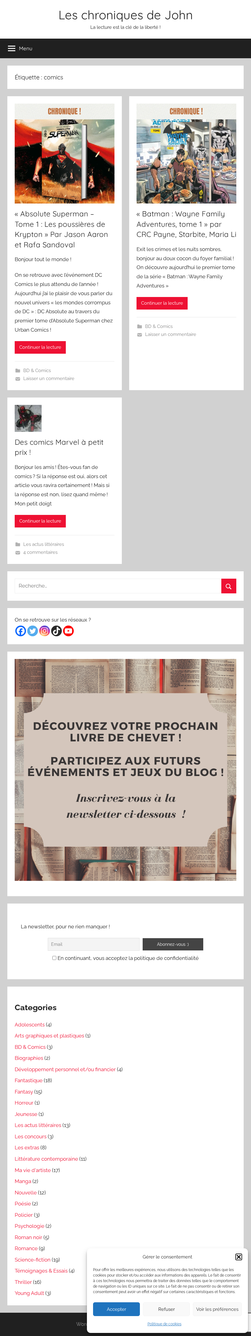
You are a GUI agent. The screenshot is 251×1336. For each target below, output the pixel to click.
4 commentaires (40, 552)
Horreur (24, 1103)
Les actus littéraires (43, 544)
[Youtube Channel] (68, 631)
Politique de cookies (165, 1324)
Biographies (29, 1058)
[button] (239, 1257)
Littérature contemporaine (46, 1159)
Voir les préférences (217, 1309)
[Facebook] (20, 631)
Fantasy (24, 1092)
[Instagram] (44, 631)
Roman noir (28, 1237)
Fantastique (29, 1080)
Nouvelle (26, 1192)
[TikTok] (56, 631)
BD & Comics (37, 370)
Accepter (116, 1309)
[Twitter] (32, 631)
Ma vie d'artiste (33, 1170)
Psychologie (29, 1226)
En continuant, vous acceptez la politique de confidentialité (127, 958)
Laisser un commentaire (48, 378)
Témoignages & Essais (41, 1271)
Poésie (23, 1204)
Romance (26, 1248)
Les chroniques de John (125, 14)
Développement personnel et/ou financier (65, 1069)
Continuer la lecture (40, 347)
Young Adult (29, 1293)
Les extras (27, 1147)
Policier (24, 1215)
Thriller (23, 1282)
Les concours (31, 1136)
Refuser (166, 1309)
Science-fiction (33, 1260)
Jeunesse (26, 1114)
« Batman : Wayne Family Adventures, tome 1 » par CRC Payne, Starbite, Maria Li (186, 224)
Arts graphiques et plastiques (49, 1036)
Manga (23, 1181)
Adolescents (30, 1025)
